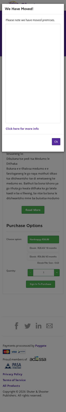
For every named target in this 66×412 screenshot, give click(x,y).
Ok (56, 141)
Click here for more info (22, 128)
